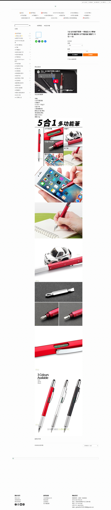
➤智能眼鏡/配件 (19, 73)
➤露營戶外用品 (19, 38)
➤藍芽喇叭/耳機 (19, 78)
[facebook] (39, 41)
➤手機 (16, 47)
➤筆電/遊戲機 (74, 15)
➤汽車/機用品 (74, 13)
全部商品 (39, 25)
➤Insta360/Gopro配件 (19, 60)
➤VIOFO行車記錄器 (58, 13)
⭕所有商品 (44, 13)
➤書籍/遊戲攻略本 (40, 18)
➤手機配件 (35, 15)
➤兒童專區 (18, 80)
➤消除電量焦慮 (48, 15)
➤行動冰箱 (18, 68)
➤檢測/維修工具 (25, 18)
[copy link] (45, 41)
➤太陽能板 (18, 71)
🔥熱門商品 (32, 13)
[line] (36, 41)
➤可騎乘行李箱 (19, 66)
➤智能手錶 (62, 15)
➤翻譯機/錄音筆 (19, 83)
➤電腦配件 (87, 15)
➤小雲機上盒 (18, 97)
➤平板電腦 (23, 15)
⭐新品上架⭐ (19, 36)
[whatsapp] (42, 41)
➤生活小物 (54, 18)
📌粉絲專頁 (86, 18)
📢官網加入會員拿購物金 (70, 18)
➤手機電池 (18, 57)
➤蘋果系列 (18, 85)
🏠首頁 (21, 13)
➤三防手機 (88, 13)
